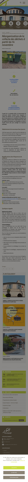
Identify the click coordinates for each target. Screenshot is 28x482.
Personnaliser (14, 477)
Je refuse (14, 472)
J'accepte (14, 467)
